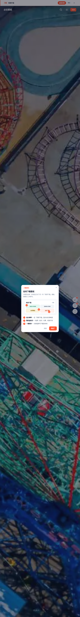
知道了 (53, 328)
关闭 (45, 328)
